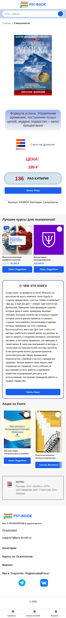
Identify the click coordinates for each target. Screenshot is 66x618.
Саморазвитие (22, 23)
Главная (6, 23)
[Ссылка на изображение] (17, 515)
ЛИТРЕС (20, 482)
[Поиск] (60, 13)
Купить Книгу (33, 190)
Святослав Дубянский (42, 144)
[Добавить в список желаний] (28, 229)
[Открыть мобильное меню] (3, 5)
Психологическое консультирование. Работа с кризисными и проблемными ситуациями (48, 456)
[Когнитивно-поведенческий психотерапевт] (49, 240)
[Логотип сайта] (33, 4)
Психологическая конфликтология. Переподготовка (11, 258)
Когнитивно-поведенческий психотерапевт (42, 258)
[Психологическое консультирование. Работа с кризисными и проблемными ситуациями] (48, 432)
